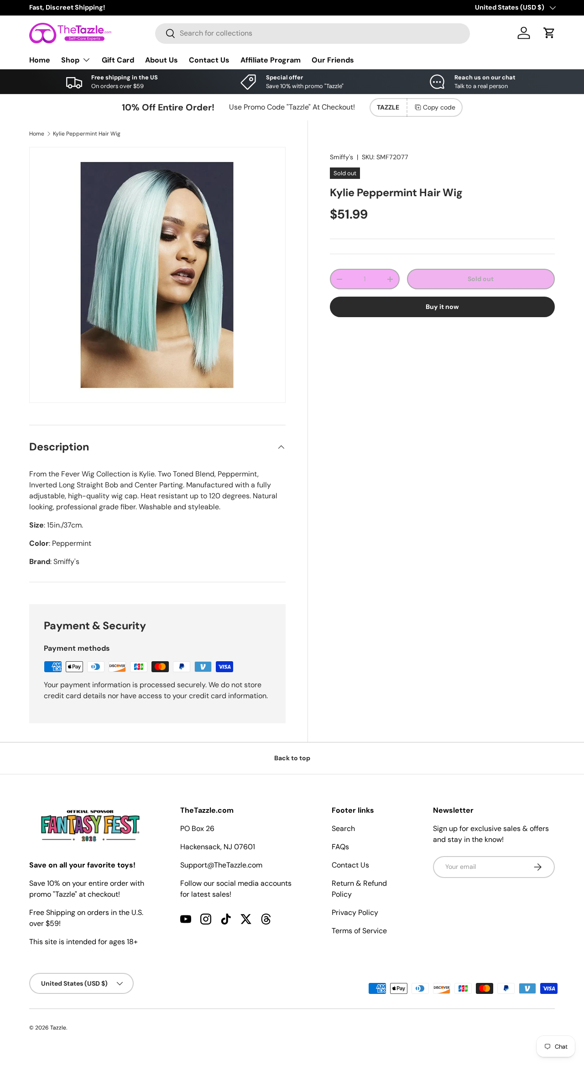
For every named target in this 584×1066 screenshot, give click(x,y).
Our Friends (333, 59)
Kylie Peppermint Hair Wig (86, 133)
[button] (549, 33)
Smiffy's (341, 157)
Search (343, 828)
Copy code (439, 107)
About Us (161, 59)
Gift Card (118, 59)
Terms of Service (359, 930)
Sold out (481, 279)
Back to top (292, 758)
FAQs (340, 847)
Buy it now (442, 307)
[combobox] (312, 33)
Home (39, 59)
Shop (70, 59)
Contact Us (209, 59)
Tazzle (58, 1027)
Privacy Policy (355, 912)
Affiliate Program (270, 59)
